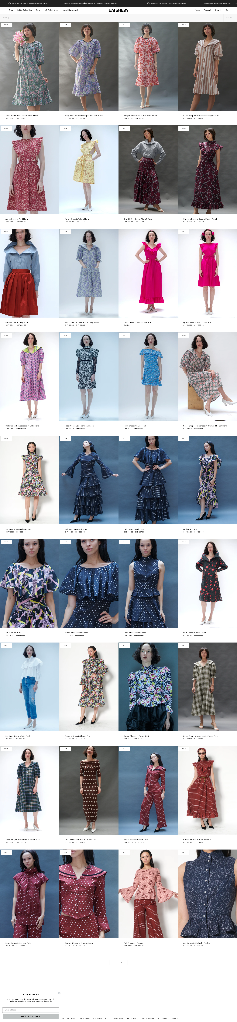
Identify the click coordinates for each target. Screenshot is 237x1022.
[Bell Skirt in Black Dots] (148, 480)
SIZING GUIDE (118, 1018)
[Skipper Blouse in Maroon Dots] (89, 894)
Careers (175, 1018)
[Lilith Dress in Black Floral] (207, 583)
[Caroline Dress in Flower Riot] (29, 480)
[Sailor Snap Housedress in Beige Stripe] (207, 66)
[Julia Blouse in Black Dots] (89, 583)
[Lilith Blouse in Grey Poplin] (29, 273)
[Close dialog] (59, 993)
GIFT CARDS (71, 1018)
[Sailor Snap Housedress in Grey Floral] (89, 273)
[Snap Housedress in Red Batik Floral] (148, 66)
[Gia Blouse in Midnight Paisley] (207, 894)
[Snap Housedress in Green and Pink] (29, 66)
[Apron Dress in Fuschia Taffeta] (207, 273)
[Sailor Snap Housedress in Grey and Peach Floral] (207, 376)
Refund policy (162, 1018)
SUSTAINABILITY (132, 1018)
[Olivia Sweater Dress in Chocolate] (89, 790)
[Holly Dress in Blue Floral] (148, 376)
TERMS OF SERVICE (147, 1018)
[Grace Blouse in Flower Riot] (148, 687)
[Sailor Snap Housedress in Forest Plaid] (207, 687)
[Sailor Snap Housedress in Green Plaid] (29, 790)
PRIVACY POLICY (84, 1018)
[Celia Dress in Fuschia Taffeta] (148, 273)
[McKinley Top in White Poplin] (29, 687)
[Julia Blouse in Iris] (29, 583)
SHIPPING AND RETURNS (101, 1018)
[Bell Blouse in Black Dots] (89, 480)
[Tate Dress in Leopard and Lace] (89, 376)
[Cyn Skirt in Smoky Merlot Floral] (148, 169)
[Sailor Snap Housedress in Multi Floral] (29, 376)
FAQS (62, 1018)
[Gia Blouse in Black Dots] (148, 583)
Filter (4, 18)
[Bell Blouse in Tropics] (148, 894)
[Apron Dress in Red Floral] (29, 169)
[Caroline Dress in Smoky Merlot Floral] (207, 169)
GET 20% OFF (30, 1017)
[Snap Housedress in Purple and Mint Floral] (89, 66)
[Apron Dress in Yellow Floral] (89, 169)
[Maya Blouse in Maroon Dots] (29, 894)
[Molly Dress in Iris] (207, 480)
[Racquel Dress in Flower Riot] (89, 687)
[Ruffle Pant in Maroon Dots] (148, 790)
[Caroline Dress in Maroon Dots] (207, 790)
